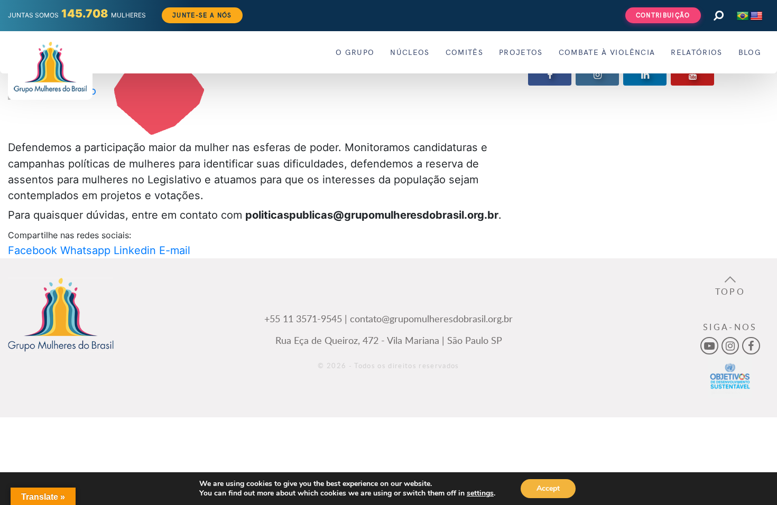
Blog (749, 52)
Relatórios (696, 52)
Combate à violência (607, 52)
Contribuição (663, 15)
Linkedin (135, 250)
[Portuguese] (742, 16)
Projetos (521, 52)
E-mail (174, 250)
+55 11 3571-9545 (303, 318)
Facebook (32, 250)
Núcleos (409, 52)
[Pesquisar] (718, 15)
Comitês (464, 52)
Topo (730, 291)
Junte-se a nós (202, 15)
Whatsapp (85, 250)
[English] (756, 16)
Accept (548, 488)
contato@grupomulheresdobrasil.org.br (431, 318)
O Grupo (355, 52)
